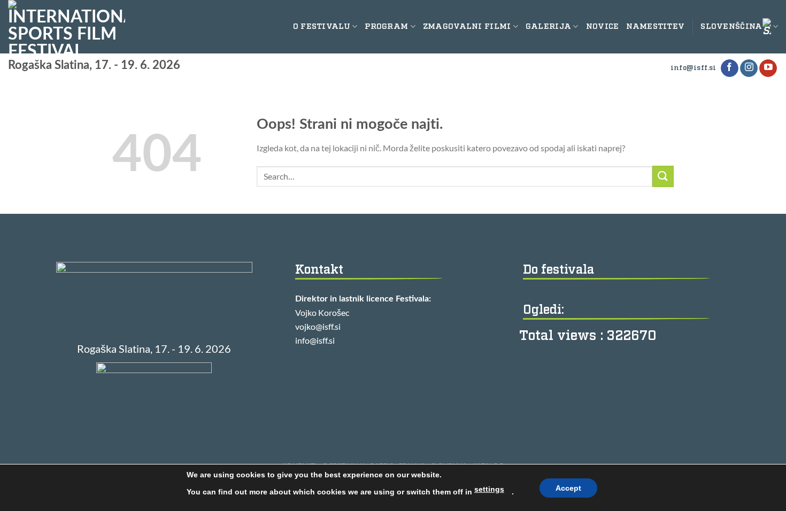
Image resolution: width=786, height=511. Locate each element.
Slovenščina (731, 26)
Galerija (548, 26)
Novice (602, 26)
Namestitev (655, 26)
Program (386, 26)
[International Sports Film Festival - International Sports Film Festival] (66, 26)
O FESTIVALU (321, 26)
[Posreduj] (663, 176)
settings (489, 489)
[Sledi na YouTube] (768, 68)
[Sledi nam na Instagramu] (749, 68)
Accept (568, 488)
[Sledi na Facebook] (729, 68)
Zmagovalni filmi (467, 26)
